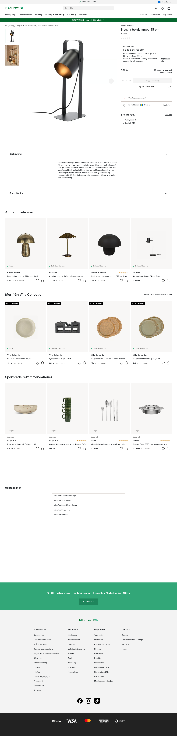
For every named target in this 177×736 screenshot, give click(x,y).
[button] (125, 38)
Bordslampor (30, 25)
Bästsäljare (98, 653)
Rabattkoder (99, 676)
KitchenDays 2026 (101, 672)
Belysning (9, 25)
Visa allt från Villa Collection (156, 294)
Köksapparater (25, 14)
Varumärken (155, 15)
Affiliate (125, 644)
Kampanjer (83, 14)
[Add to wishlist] (38, 280)
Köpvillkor (38, 658)
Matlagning (10, 14)
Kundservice (39, 635)
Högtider (98, 658)
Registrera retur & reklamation (46, 653)
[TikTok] (97, 701)
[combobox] (165, 2)
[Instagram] (88, 701)
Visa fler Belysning (62, 510)
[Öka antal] (130, 80)
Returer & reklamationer (44, 649)
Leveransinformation (42, 640)
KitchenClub (39, 686)
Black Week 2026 (101, 667)
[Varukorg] (169, 8)
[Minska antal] (123, 80)
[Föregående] (28, 81)
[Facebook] (80, 701)
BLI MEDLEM (88, 602)
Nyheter (143, 15)
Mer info (166, 105)
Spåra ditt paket (40, 644)
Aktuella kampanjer (102, 644)
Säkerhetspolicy (40, 663)
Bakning (38, 14)
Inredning (71, 14)
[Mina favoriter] (162, 8)
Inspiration (167, 15)
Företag (37, 672)
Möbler (71, 653)
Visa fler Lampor (61, 515)
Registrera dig (165, 60)
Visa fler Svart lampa (62, 500)
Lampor (19, 25)
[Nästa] (111, 81)
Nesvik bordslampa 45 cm (49, 25)
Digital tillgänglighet (42, 676)
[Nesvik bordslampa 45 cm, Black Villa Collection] (70, 81)
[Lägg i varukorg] (42, 280)
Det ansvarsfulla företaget (132, 640)
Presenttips (99, 663)
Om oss (125, 635)
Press (124, 649)
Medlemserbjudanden (103, 681)
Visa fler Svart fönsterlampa (65, 505)
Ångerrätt (38, 690)
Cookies (37, 667)
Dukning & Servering (54, 14)
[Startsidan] (14, 8)
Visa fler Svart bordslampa (65, 496)
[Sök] (66, 8)
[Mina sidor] (156, 8)
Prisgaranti (38, 681)
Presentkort (73, 672)
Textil (70, 658)
